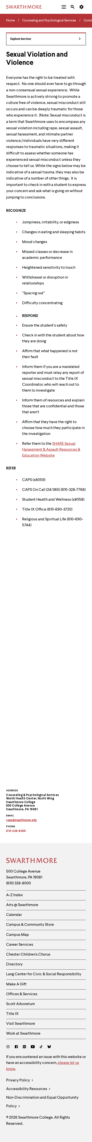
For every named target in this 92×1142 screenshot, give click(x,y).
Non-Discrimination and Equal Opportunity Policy (42, 1102)
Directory (14, 964)
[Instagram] (9, 1047)
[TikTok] (41, 1047)
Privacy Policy (18, 1080)
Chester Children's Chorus (28, 955)
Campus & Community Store (30, 925)
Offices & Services (21, 994)
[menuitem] (63, 6)
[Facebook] (16, 1047)
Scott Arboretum (20, 1004)
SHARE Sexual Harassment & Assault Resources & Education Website (51, 450)
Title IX (12, 1014)
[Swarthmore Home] (32, 861)
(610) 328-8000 (18, 883)
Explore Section (20, 39)
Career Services (19, 945)
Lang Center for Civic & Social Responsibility (43, 974)
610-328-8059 (16, 831)
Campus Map (17, 935)
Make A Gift (16, 984)
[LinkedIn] (24, 1047)
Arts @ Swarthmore (22, 905)
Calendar (14, 915)
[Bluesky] (49, 1047)
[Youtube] (33, 1047)
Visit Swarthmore (20, 1024)
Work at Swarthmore (23, 1034)
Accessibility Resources (27, 1089)
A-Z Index (14, 895)
